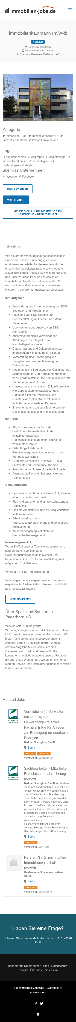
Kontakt (23, 970)
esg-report (37, 157)
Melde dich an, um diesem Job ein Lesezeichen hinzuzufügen (38, 213)
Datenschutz (59, 966)
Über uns (36, 970)
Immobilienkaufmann (45, 140)
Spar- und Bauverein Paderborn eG (39, 54)
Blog (46, 966)
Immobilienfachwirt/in (45, 136)
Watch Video (15, 200)
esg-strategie (57, 157)
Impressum (51, 970)
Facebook (27, 176)
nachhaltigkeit (40, 161)
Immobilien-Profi (16, 136)
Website (11, 176)
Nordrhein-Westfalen (39, 46)
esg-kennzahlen (16, 157)
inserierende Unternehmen (24, 966)
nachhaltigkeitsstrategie (17, 165)
